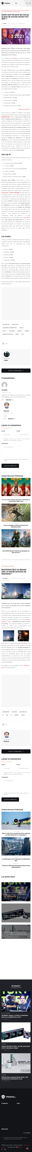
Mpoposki (6, 411)
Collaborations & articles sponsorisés (7, 1110)
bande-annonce (6, 711)
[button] (4, 344)
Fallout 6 (21, 327)
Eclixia (21, 1147)
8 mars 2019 (16, 863)
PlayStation (26, 665)
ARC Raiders (20, 1107)
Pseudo (3, 431)
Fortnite (19, 1109)
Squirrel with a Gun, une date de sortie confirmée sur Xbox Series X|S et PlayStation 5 (16, 834)
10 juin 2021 (16, 523)
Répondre (8, 400)
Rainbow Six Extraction (8, 334)
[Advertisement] (16, 303)
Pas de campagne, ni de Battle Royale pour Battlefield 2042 (16, 526)
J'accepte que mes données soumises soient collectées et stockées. (16, 460)
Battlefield (14, 711)
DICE (7, 715)
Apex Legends (20, 1122)
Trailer (22, 715)
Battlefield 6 (20, 1119)
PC (21, 665)
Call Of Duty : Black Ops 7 (23, 1112)
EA (11, 715)
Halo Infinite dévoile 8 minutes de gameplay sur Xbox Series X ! (16, 551)
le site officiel (26, 217)
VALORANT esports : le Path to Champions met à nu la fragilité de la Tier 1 (15, 894)
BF (3, 715)
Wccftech (15, 58)
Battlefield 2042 (5, 117)
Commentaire (4, 443)
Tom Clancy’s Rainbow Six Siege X (24, 1115)
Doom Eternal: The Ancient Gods (10, 327)
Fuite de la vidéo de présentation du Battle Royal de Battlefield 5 (16, 866)
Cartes (9, 621)
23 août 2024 (16, 831)
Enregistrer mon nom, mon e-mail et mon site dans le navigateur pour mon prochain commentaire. (17, 439)
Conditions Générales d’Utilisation (7, 1122)
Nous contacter (5, 1107)
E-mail (18, 431)
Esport (3, 1119)
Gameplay (16, 715)
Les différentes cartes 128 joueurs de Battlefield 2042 (16, 859)
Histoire (28, 619)
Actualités (4, 1114)
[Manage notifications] (27, 1148)
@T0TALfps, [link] (24, 643)
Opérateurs (4, 621)
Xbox (23, 334)
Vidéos (3, 1116)
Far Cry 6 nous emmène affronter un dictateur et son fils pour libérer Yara (16, 500)
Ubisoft (17, 334)
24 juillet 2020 (16, 548)
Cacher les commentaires (15, 370)
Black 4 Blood (15, 324)
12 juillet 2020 (16, 497)
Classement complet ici (24, 109)
